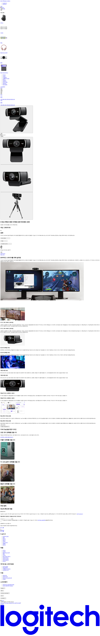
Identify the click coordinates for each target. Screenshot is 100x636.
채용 (4, 537)
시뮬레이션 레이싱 (6, 568)
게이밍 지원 (5, 576)
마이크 (4, 561)
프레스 (4, 541)
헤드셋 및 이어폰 (6, 552)
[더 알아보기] (1, 252)
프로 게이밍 (5, 567)
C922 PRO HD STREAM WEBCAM (7, 99)
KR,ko (3, 7)
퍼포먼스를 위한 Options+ (8, 585)
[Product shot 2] (16, 150)
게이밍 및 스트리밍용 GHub (8, 584)
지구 (1, 88)
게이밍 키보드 (6, 558)
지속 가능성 (5, 542)
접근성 (4, 544)
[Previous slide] (1, 425)
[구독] (12, 519)
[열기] (1, 93)
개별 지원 (5, 575)
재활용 (4, 543)
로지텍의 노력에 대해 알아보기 (6, 437)
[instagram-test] (1, 527)
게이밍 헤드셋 (6, 560)
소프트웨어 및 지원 (4, 243)
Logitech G (5, 3)
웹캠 (1, 97)
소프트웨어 (2, 86)
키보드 (4, 551)
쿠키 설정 (15, 603)
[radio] (0, 230)
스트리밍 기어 (6, 570)
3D (2, 136)
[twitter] (2, 527)
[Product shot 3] (16, 178)
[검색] (1, 89)
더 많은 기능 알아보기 (4, 426)
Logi (1, 94)
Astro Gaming (5, 566)
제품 (1, 8)
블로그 (4, 540)
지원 (1, 6)
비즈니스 (4, 4)
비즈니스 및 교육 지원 (7, 577)
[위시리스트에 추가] (1, 133)
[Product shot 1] (16, 119)
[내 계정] (1, 92)
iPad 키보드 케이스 (6, 556)
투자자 (4, 538)
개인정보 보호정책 (41, 520)
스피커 (4, 555)
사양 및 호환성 (3, 238)
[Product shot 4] (16, 206)
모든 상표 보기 (80, 513)
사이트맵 (19, 603)
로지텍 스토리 (6, 536)
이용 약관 (2, 603)
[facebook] (3, 527)
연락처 (4, 579)
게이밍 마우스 (6, 557)
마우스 (4, 550)
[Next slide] (4, 425)
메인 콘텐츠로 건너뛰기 (5, 1)
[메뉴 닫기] (1, 10)
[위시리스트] (1, 91)
